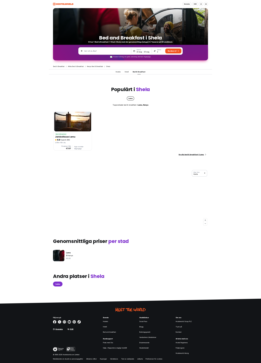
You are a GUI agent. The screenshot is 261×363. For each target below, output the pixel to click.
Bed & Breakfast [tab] (139, 72)
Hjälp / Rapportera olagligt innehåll (115, 348)
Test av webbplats (127, 359)
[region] (130, 197)
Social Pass (143, 321)
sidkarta (140, 359)
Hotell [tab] (127, 72)
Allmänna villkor (91, 359)
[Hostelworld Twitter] (59, 322)
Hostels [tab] (118, 72)
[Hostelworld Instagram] (64, 322)
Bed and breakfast (109, 332)
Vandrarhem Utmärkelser (147, 337)
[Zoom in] (205, 220)
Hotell (105, 327)
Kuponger (103, 359)
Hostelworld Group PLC (184, 321)
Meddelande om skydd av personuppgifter (68, 359)
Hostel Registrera (182, 342)
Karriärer (179, 332)
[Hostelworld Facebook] (54, 322)
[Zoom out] (205, 223)
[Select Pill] (201, 4)
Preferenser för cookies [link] (154, 359)
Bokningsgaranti (144, 332)
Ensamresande (144, 342)
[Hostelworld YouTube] (69, 322)
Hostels (105, 321)
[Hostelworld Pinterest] (74, 322)
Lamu (57, 284)
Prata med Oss (108, 342)
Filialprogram (180, 348)
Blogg (141, 327)
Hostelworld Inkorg (182, 353)
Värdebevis (114, 359)
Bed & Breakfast (61, 134)
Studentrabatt (144, 348)
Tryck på (179, 327)
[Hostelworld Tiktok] (79, 322)
